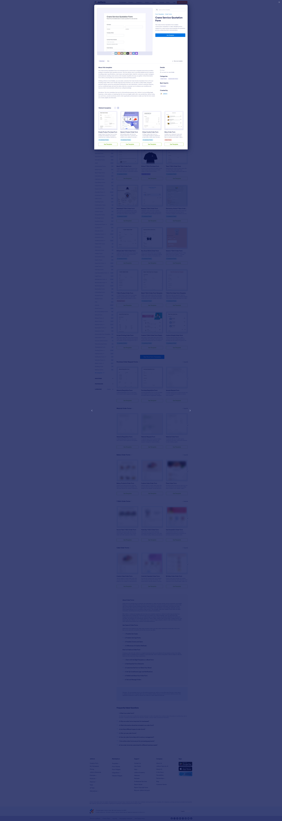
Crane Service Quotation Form (169, 19)
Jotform (165, 93)
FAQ (108, 61)
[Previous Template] (92, 410)
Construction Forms (173, 78)
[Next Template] (190, 410)
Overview (102, 61)
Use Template (170, 35)
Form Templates (159, 14)
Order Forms (168, 14)
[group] (108, 129)
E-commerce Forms (103, 140)
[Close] (279, 2)
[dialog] (141, 410)
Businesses (163, 86)
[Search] (157, 9)
